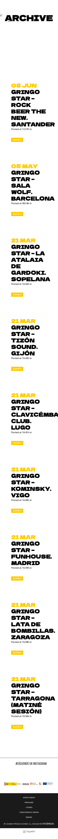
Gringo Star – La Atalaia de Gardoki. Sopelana (30, 263)
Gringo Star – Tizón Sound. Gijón (25, 340)
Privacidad (29, 802)
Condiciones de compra (29, 812)
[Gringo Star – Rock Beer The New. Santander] (29, 49)
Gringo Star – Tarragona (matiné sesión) (33, 698)
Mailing (29, 817)
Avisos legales (29, 797)
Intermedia (48, 824)
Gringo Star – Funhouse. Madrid (31, 553)
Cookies (29, 807)
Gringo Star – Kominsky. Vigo (31, 485)
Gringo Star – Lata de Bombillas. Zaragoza (33, 624)
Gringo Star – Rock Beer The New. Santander (33, 108)
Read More (17, 140)
